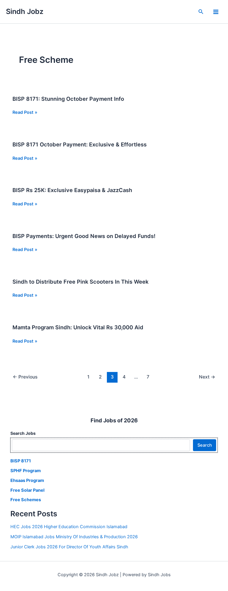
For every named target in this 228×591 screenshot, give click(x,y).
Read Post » (24, 112)
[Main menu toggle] (216, 12)
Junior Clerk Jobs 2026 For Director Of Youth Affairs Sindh (69, 547)
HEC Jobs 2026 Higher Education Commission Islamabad (68, 526)
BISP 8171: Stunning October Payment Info (68, 98)
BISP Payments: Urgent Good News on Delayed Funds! (84, 236)
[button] (201, 11)
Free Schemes (25, 499)
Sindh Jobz (24, 11)
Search (204, 445)
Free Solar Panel (27, 490)
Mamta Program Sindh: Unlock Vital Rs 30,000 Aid (77, 327)
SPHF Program (25, 470)
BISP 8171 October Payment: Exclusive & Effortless (79, 144)
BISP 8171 (20, 461)
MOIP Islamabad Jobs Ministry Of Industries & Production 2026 (74, 536)
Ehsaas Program (27, 480)
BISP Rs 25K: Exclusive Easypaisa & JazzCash (72, 190)
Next (207, 377)
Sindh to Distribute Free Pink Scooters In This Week (80, 281)
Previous (25, 377)
